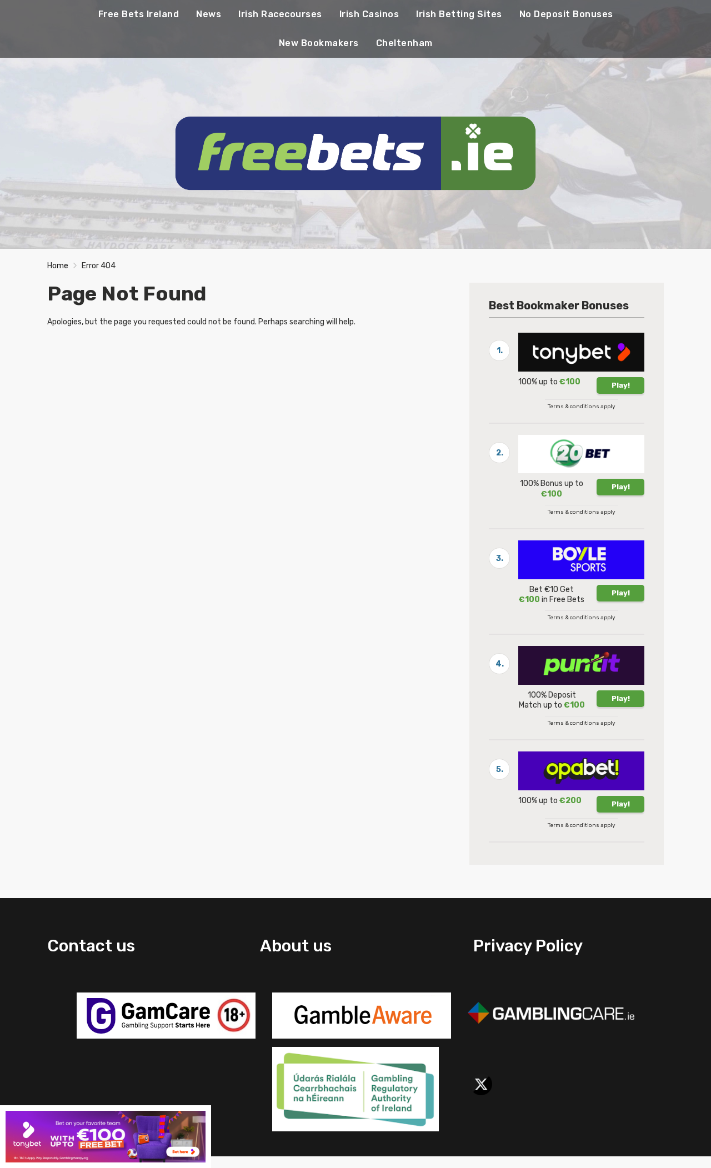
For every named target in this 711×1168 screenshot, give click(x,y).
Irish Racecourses (280, 14)
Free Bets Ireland (138, 14)
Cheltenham (404, 43)
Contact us (91, 946)
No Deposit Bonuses (566, 14)
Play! (621, 385)
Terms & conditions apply (581, 406)
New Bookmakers (319, 43)
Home (57, 265)
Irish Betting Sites (459, 14)
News (208, 14)
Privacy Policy (528, 946)
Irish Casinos (369, 14)
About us (296, 946)
